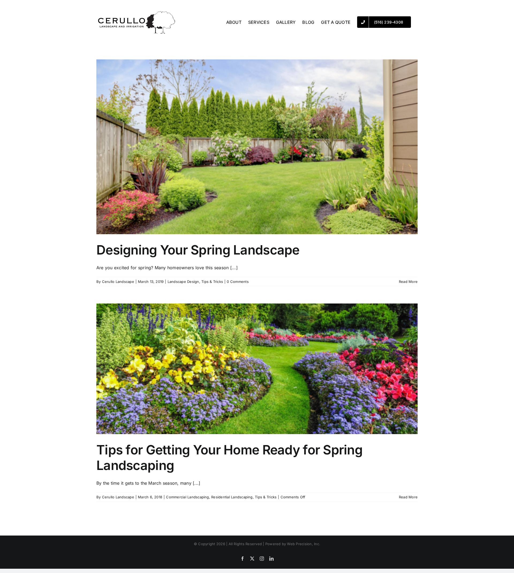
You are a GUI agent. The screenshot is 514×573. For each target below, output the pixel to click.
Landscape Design (183, 281)
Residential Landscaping (232, 497)
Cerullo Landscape (118, 281)
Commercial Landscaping (187, 497)
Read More (408, 281)
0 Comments (237, 281)
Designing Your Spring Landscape (198, 250)
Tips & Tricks (212, 281)
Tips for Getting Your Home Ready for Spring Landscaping (229, 457)
